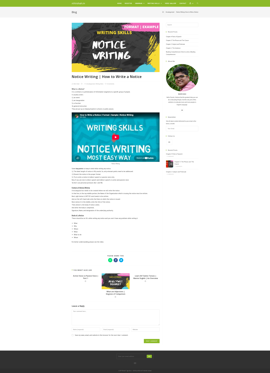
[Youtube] (182, 110)
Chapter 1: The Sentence (173, 48)
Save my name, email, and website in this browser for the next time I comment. (101, 335)
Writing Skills (99, 84)
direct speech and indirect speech (98, 180)
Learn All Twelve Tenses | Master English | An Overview (145, 277)
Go (149, 356)
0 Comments (110, 84)
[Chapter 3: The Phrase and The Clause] (169, 164)
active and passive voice (120, 180)
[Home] (163, 12)
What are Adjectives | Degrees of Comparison (115, 292)
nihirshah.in (78, 3)
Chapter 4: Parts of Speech (173, 37)
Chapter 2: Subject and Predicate (175, 44)
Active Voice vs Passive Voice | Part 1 (85, 277)
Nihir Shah (76, 84)
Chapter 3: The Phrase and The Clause (177, 40)
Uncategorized (90, 84)
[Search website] (197, 3)
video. (102, 242)
